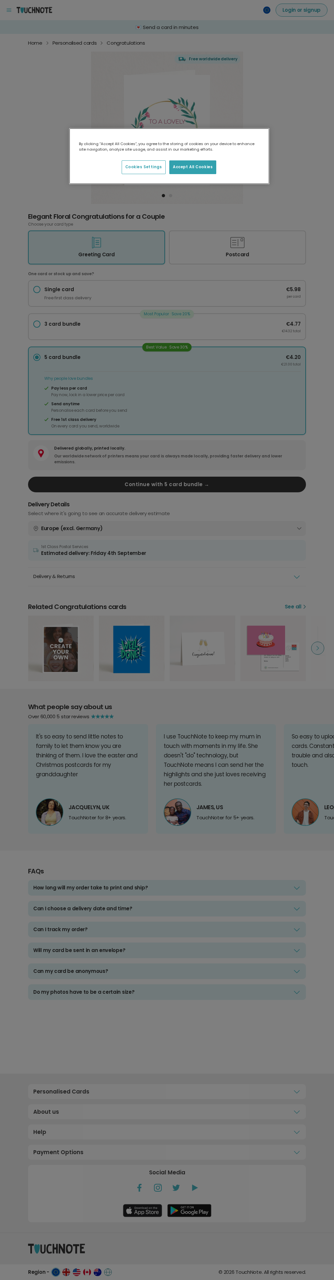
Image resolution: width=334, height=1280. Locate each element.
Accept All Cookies (193, 167)
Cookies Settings (143, 167)
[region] (169, 156)
